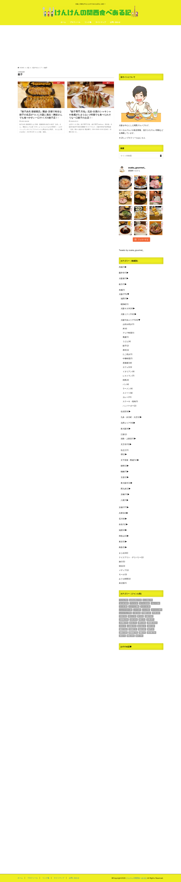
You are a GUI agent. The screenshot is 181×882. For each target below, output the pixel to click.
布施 (122, 290)
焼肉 (142, 629)
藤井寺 (123, 273)
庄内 (122, 626)
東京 (122, 541)
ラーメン (128, 388)
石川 (122, 519)
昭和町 (125, 304)
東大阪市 (126, 483)
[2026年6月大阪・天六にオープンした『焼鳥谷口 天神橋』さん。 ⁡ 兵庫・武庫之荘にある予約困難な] (156, 213)
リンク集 (88, 22)
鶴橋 (124, 471)
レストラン (128, 376)
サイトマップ (101, 22)
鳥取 (122, 547)
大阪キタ (127, 308)
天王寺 (125, 444)
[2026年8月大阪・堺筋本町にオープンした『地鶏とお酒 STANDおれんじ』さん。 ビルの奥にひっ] (156, 228)
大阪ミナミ (128, 314)
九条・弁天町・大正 (130, 417)
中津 (156, 613)
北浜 (133, 619)
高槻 (122, 267)
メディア (124, 570)
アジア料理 (128, 333)
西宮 (122, 636)
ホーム (63, 22)
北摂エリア (127, 423)
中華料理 (128, 358)
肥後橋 (133, 632)
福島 (123, 632)
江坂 (124, 434)
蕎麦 (126, 337)
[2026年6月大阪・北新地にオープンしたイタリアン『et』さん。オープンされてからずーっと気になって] (141, 228)
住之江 (125, 450)
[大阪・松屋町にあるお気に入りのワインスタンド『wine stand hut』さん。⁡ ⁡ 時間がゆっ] (141, 198)
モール (123, 574)
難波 (130, 636)
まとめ (123, 553)
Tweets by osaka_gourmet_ (131, 250)
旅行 (122, 561)
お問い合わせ (115, 22)
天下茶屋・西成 (129, 460)
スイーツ (128, 393)
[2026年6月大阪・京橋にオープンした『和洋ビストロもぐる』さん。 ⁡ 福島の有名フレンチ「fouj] (126, 213)
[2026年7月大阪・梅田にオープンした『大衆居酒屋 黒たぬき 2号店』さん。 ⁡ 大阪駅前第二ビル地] (126, 228)
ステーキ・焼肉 (130, 401)
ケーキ (123, 606)
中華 (123, 616)
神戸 (151, 629)
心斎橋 (132, 626)
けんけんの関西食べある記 (136, 878)
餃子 (126, 345)
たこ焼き (127, 354)
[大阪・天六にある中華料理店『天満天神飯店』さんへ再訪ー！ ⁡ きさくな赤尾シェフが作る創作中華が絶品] (141, 182)
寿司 (126, 350)
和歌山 (123, 536)
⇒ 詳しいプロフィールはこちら (132, 138)
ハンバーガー (129, 406)
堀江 (142, 619)
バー (137, 610)
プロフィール (75, 22)
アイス (134, 603)
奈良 (122, 524)
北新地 (124, 619)
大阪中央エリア (129, 320)
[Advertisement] (90, 45)
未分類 (123, 583)
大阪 (123, 294)
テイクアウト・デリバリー (131, 557)
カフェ (127, 367)
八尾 (124, 500)
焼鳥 (126, 380)
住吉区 (125, 411)
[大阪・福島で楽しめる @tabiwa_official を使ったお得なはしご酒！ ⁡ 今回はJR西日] (126, 198)
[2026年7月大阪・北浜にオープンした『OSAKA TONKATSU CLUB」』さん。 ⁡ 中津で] (156, 198)
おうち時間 (125, 579)
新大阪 (125, 428)
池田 (124, 298)
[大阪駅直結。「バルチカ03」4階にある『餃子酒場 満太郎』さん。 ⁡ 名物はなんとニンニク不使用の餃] (141, 213)
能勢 (124, 466)
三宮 (136, 613)
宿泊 (122, 566)
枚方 (122, 284)
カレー (127, 397)
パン (126, 384)
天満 (150, 619)
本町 (151, 626)
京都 (123, 507)
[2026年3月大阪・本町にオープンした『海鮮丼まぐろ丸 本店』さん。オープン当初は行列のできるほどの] (156, 182)
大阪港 (123, 278)
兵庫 (122, 513)
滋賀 (122, 530)
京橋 (124, 494)
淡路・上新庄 (127, 438)
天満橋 (124, 623)
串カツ (132, 616)
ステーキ (145, 606)
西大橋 (151, 632)
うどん (127, 341)
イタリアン (128, 371)
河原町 (132, 629)
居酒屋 (127, 363)
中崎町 (146, 613)
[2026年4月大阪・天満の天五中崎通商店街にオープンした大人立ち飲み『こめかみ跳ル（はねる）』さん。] (126, 182)
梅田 (123, 629)
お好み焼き (128, 324)
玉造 (124, 477)
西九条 (125, 488)
